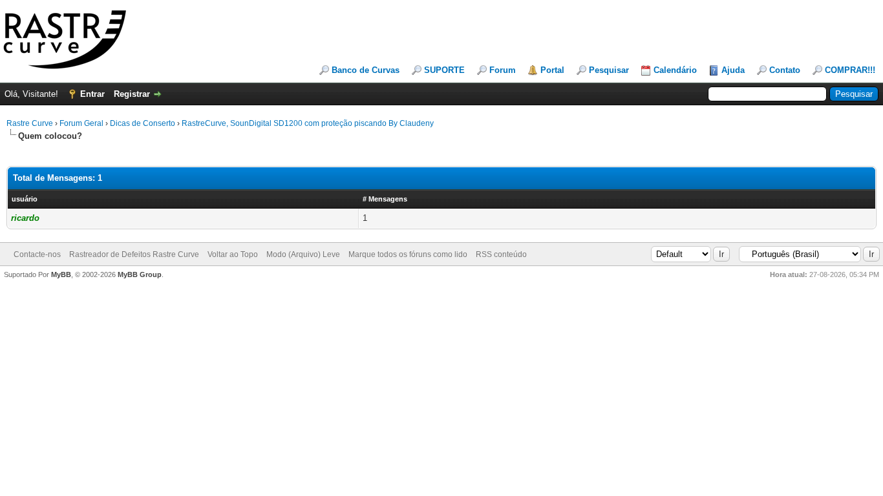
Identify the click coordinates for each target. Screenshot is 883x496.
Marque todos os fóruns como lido (407, 254)
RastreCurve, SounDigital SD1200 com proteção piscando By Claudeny (308, 123)
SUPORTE (444, 70)
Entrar (92, 94)
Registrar (132, 94)
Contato (784, 70)
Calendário (675, 70)
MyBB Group (140, 274)
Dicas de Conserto (142, 123)
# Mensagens (385, 199)
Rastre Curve (29, 123)
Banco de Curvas (365, 70)
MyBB (61, 274)
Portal (552, 70)
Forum (502, 70)
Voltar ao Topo (232, 254)
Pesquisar (609, 70)
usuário (24, 199)
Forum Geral (81, 123)
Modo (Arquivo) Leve (303, 254)
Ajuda (733, 70)
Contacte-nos (37, 254)
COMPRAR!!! (850, 70)
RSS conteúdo (501, 254)
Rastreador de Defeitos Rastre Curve (134, 254)
